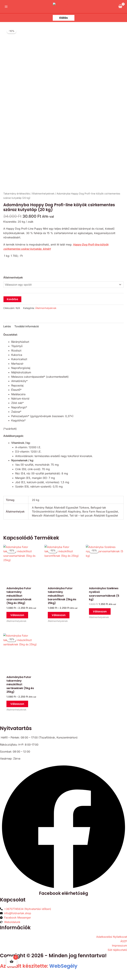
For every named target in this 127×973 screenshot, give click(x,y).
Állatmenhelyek (13, 277)
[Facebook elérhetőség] (63, 889)
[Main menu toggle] (6, 6)
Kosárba (12, 299)
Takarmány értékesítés (16, 193)
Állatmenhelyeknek (43, 193)
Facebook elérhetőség (63, 893)
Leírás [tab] (7, 326)
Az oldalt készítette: (38, 966)
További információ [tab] (26, 326)
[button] (63, 18)
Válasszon (17, 615)
